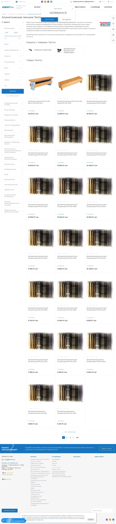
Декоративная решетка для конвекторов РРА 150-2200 (38, 360)
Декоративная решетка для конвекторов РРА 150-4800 (97, 102)
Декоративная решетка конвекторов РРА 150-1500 (66, 412)
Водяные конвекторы (43, 50)
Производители (56, 467)
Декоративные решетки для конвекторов (69, 50)
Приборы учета (35, 494)
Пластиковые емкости (37, 492)
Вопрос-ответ (56, 469)
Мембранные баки (36, 486)
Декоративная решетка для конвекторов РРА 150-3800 (67, 205)
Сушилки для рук (35, 484)
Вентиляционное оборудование (40, 471)
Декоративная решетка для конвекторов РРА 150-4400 (67, 154)
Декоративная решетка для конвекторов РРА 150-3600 (97, 205)
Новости (54, 463)
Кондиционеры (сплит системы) (40, 459)
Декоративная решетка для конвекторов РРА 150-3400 (67, 257)
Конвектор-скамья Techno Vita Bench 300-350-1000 (39, 102)
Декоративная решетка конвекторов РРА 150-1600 (37, 412)
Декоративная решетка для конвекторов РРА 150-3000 (97, 257)
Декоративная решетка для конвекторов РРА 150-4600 (38, 154)
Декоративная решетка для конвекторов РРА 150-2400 (97, 309)
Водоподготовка (35, 490)
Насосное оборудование (38, 467)
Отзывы (54, 461)
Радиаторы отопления (37, 463)
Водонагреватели (36, 465)
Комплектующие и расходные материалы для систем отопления (39, 477)
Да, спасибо (49, 19)
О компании (56, 456)
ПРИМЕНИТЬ (12, 91)
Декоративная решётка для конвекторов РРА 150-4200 (97, 154)
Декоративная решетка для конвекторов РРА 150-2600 (67, 309)
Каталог (33, 456)
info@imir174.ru (22, 1)
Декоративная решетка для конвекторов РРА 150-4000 (38, 205)
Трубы (32, 488)
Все (77, 437)
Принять (90, 519)
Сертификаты (56, 459)
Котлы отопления (36, 461)
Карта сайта (99, 456)
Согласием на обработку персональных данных (54, 518)
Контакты (76, 456)
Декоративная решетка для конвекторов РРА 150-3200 (38, 257)
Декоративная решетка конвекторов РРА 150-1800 (96, 360)
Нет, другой (66, 19)
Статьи (54, 465)
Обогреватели (35, 469)
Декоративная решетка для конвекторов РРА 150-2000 (67, 360)
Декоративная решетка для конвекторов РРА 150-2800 (38, 309)
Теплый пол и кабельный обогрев (40, 473)
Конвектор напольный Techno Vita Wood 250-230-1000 (69, 102)
